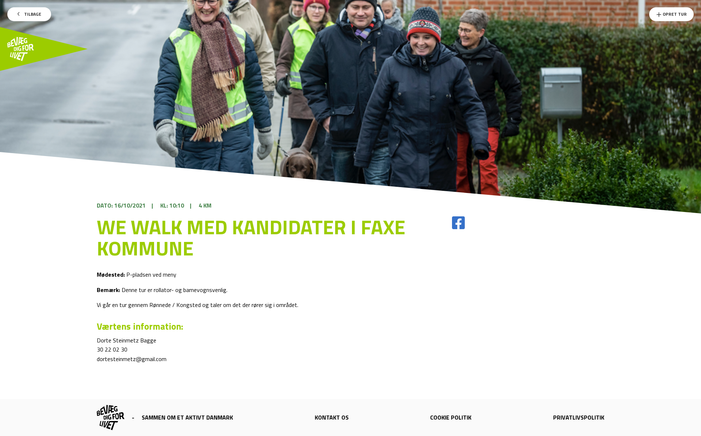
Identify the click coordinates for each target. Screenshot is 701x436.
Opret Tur (674, 14)
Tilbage (32, 14)
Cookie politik (450, 417)
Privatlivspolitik (578, 417)
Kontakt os (332, 417)
